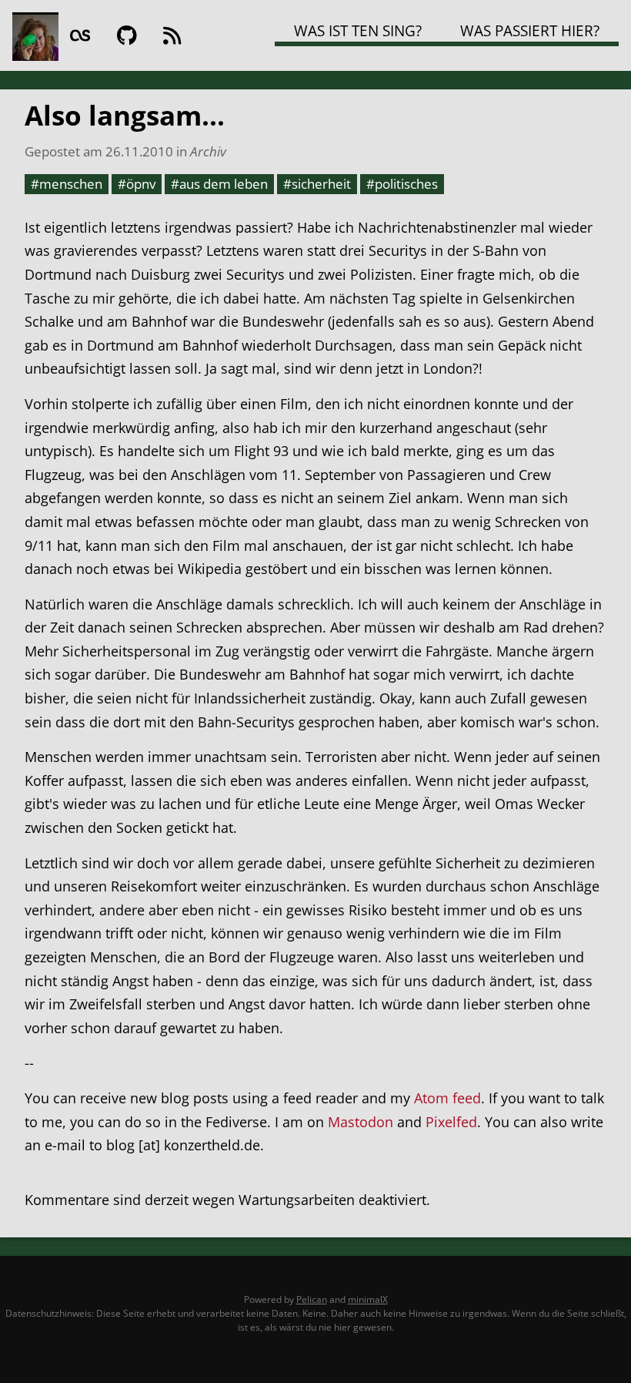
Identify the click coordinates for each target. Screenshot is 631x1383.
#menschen (66, 183)
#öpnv (136, 183)
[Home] (35, 35)
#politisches (402, 183)
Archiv (208, 151)
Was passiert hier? (529, 30)
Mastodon (360, 1122)
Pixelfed (451, 1122)
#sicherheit (317, 183)
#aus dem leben (219, 183)
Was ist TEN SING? (358, 30)
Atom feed (447, 1098)
